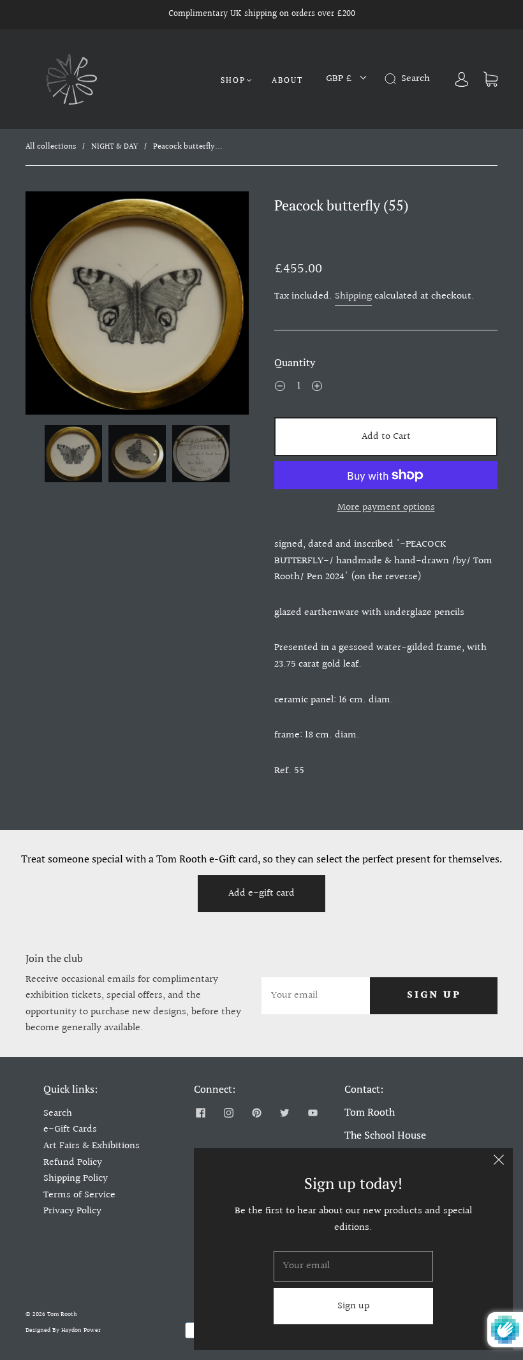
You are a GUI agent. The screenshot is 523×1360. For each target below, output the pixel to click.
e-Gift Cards (70, 1129)
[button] (48, 305)
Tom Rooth (62, 1314)
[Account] (461, 79)
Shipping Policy (75, 1178)
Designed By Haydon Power (63, 1330)
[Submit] (393, 79)
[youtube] (312, 1113)
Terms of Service (79, 1195)
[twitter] (284, 1113)
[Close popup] (499, 1162)
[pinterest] (256, 1113)
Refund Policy (72, 1163)
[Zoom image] (137, 305)
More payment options (386, 507)
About (287, 80)
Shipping (353, 296)
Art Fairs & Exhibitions (91, 1146)
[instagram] (228, 1113)
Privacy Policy (72, 1211)
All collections (51, 146)
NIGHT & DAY (114, 146)
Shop (233, 80)
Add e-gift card (261, 893)
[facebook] (200, 1113)
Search (57, 1113)
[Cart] (490, 79)
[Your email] (316, 995)
